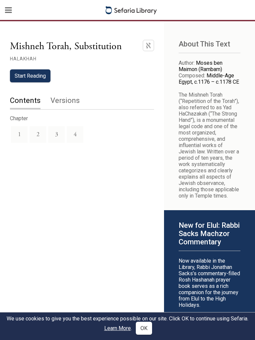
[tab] (30, 101)
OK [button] (143, 328)
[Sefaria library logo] (131, 10)
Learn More (117, 328)
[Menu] (8, 10)
